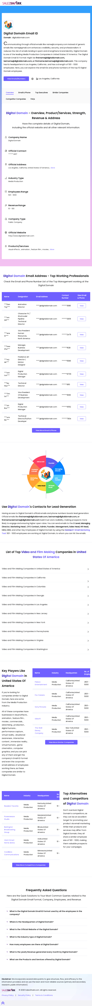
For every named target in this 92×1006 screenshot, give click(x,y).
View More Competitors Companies (30, 865)
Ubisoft (38, 719)
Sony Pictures (40, 707)
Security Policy (24, 995)
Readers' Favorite (11, 806)
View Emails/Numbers (16, 79)
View (82, 306)
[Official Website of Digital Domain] (32, 79)
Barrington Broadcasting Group (9, 829)
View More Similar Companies (61, 742)
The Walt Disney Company (39, 730)
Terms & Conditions (44, 995)
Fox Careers (40, 695)
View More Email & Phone (46, 430)
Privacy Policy (8, 995)
